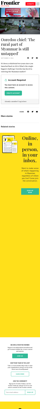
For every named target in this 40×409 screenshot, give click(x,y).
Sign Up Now (30, 191)
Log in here (22, 101)
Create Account (13, 93)
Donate (30, 4)
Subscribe (20, 374)
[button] (28, 58)
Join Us (20, 356)
